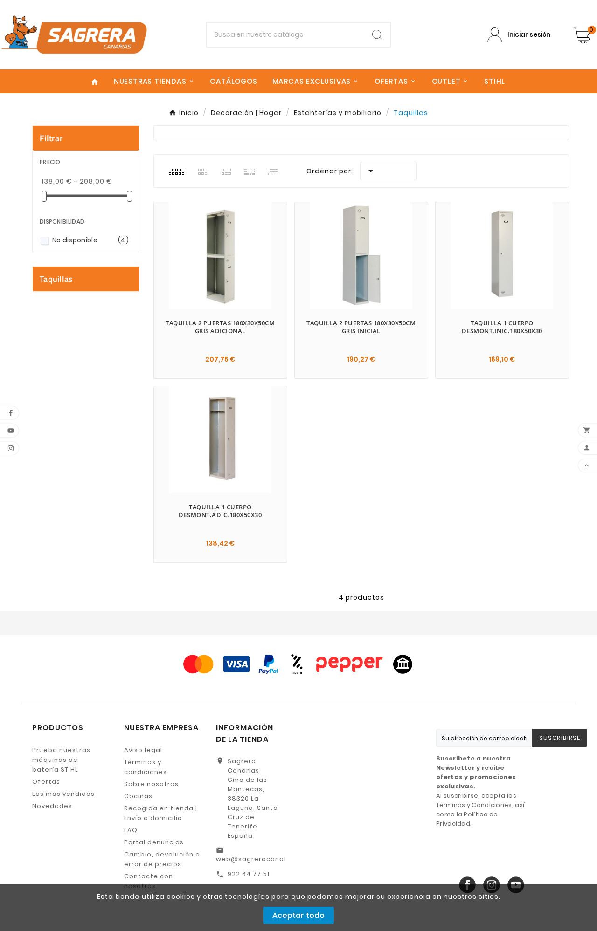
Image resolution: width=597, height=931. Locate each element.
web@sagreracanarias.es (261, 859)
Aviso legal (143, 750)
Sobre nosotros (151, 784)
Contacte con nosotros (148, 881)
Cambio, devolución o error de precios (162, 859)
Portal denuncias (154, 842)
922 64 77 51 (249, 873)
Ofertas (46, 781)
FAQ (131, 830)
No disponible (90, 240)
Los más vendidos (63, 793)
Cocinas (138, 796)
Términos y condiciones (145, 767)
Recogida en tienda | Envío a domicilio (160, 813)
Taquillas (56, 279)
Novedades (52, 805)
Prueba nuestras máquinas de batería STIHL (61, 760)
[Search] (377, 35)
